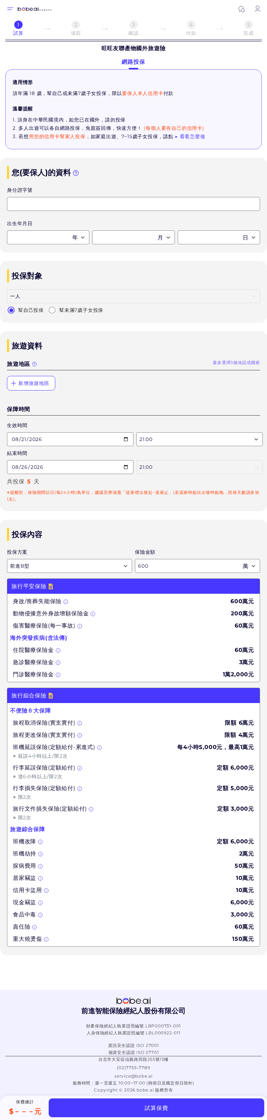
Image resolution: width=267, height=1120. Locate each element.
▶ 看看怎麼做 (190, 136)
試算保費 (156, 1108)
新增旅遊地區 (33, 383)
